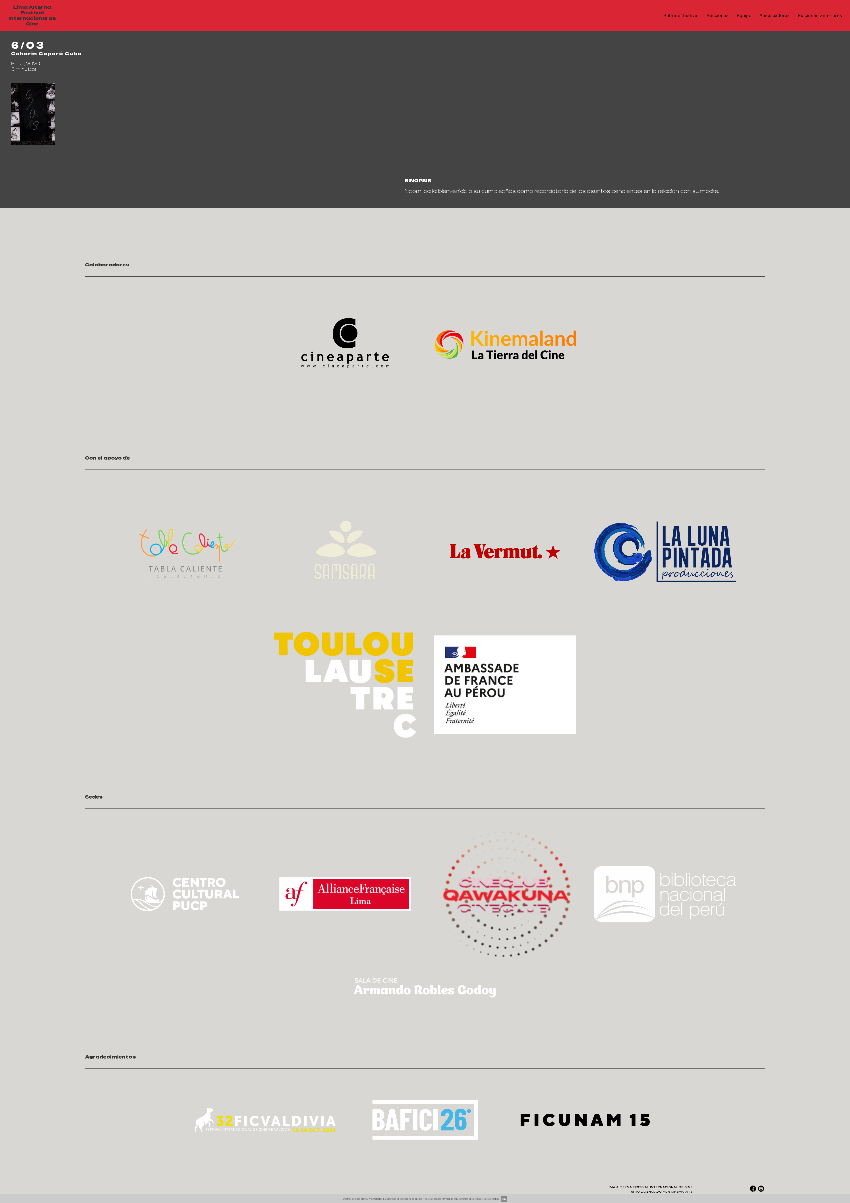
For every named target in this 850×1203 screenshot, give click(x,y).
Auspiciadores (774, 15)
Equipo (744, 15)
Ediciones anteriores (820, 15)
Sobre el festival (681, 15)
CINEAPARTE (682, 1191)
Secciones (718, 15)
